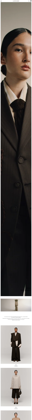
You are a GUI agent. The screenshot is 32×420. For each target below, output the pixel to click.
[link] (16, 305)
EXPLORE (28, 294)
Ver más (16, 408)
